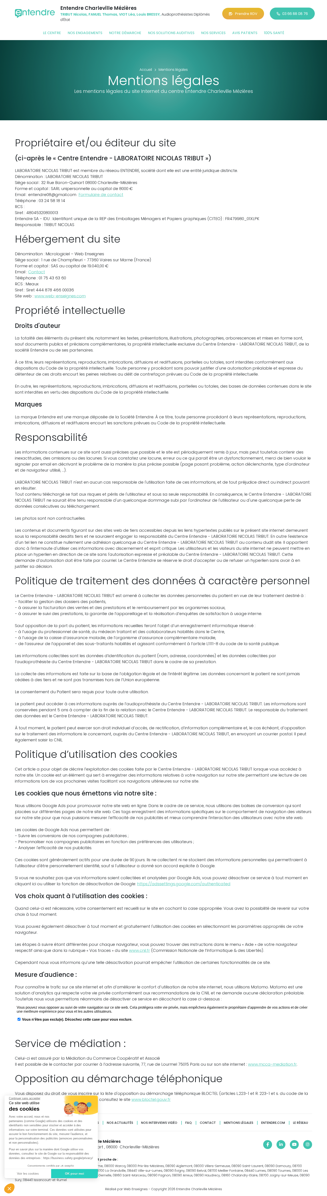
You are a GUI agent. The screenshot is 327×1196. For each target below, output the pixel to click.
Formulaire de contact (101, 194)
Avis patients (244, 32)
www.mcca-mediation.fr (272, 1064)
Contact (36, 272)
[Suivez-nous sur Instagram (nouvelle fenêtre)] (307, 1144)
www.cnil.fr (139, 950)
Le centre (52, 32)
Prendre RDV (246, 13)
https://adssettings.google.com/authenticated (183, 884)
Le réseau (300, 1123)
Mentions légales (238, 1123)
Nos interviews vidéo (159, 1123)
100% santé (274, 32)
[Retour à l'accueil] (35, 13)
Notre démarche (125, 32)
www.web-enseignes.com (60, 296)
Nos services (213, 32)
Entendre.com (273, 1123)
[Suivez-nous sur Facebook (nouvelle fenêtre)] (267, 1144)
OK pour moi (74, 1173)
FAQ (188, 1123)
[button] (9, 1188)
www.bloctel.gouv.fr (151, 1099)
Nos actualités (120, 1123)
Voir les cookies (28, 1173)
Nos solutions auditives (171, 32)
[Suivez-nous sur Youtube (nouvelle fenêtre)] (294, 1144)
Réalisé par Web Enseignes (126, 1189)
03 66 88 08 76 (295, 13)
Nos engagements (85, 32)
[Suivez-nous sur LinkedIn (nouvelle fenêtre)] (281, 1144)
